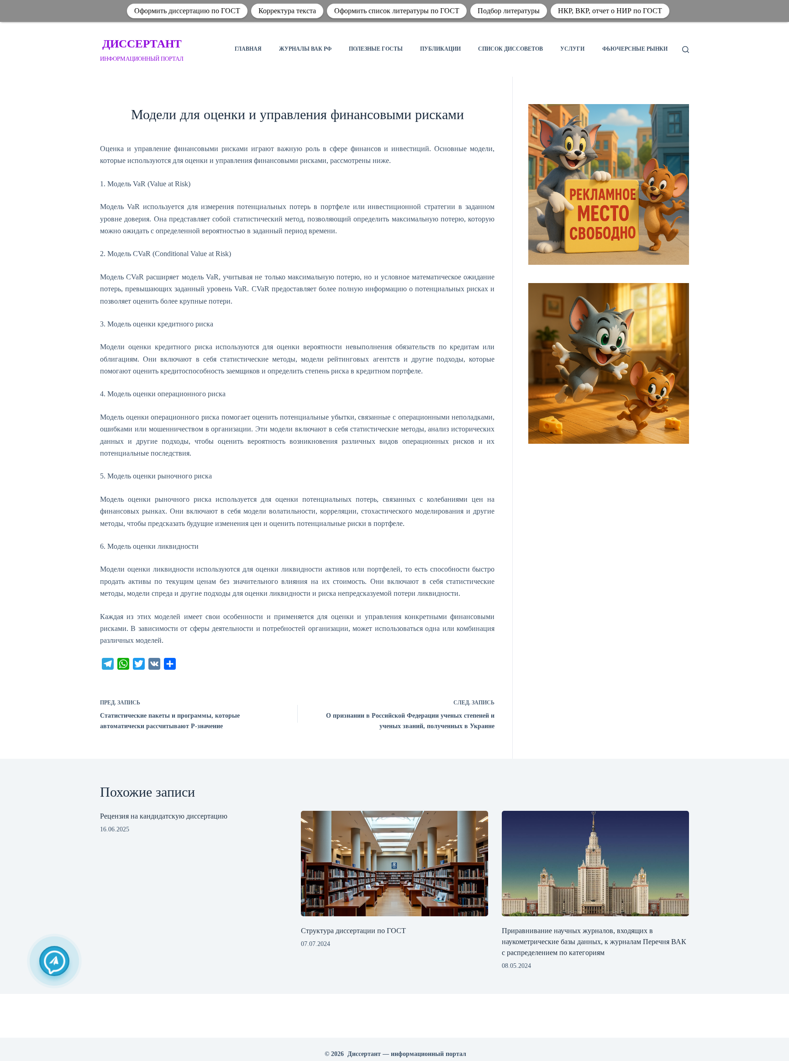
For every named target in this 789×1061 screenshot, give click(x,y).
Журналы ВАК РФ (305, 49)
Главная (248, 49)
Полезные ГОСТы (376, 49)
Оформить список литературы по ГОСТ (396, 11)
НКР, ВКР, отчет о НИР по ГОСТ (610, 11)
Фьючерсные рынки (635, 49)
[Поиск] (685, 49)
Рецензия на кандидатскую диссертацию (163, 816)
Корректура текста (287, 11)
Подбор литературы (509, 11)
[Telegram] (54, 961)
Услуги (572, 49)
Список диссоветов (510, 49)
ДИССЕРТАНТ (142, 43)
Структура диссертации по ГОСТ (353, 931)
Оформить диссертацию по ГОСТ (187, 11)
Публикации (440, 49)
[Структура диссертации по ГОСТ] (394, 863)
